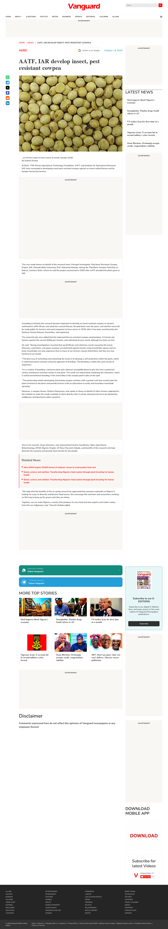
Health (48, 902)
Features (49, 897)
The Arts (128, 897)
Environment (50, 894)
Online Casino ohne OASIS (88, 923)
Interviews (89, 891)
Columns (103, 17)
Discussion (10, 908)
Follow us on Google (91, 50)
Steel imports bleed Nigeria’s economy (141, 101)
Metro (55, 17)
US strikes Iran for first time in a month (143, 123)
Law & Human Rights (93, 897)
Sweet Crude (130, 891)
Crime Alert (10, 902)
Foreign (48, 900)
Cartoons (129, 900)
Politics (44, 17)
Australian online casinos (142, 923)
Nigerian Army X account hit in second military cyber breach (142, 133)
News (17, 17)
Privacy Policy (73, 923)
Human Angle (50, 908)
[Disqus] (70, 766)
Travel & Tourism (131, 902)
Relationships (90, 908)
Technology (130, 894)
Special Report (91, 910)
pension (48, 913)
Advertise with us (51, 923)
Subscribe (144, 623)
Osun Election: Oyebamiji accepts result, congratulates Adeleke (143, 144)
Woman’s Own (130, 910)
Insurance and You (53, 910)
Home (8, 17)
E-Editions (10, 913)
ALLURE (115, 17)
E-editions (31, 17)
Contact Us (62, 923)
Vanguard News (84, 6)
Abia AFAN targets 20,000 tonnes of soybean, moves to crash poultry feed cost (60, 467)
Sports (78, 17)
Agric (23, 50)
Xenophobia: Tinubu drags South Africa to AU (143, 112)
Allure (8, 891)
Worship (128, 913)
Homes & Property (52, 905)
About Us (40, 923)
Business (66, 17)
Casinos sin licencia (38, 925)
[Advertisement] (70, 218)
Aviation (9, 894)
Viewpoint (129, 908)
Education (10, 910)
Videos (127, 905)
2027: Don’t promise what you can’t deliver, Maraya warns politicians (106, 657)
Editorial (90, 17)
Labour (88, 894)
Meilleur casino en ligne (107, 923)
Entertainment (51, 891)
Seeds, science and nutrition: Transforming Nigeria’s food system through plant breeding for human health (69, 473)
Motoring (89, 902)
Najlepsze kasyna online (125, 923)
